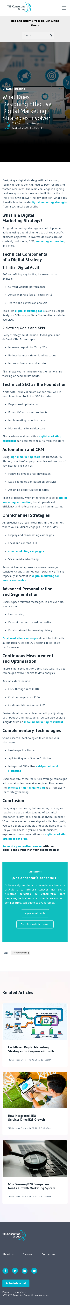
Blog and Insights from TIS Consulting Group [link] (35, 23)
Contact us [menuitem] (48, 1254)
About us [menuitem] (8, 1254)
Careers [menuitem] (27, 1254)
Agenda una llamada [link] (35, 913)
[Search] (51, 35)
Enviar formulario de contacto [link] (35, 924)
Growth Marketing (13, 89)
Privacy (5, 1292)
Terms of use (19, 1292)
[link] (14, 1235)
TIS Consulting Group (25, 123)
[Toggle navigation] (64, 8)
